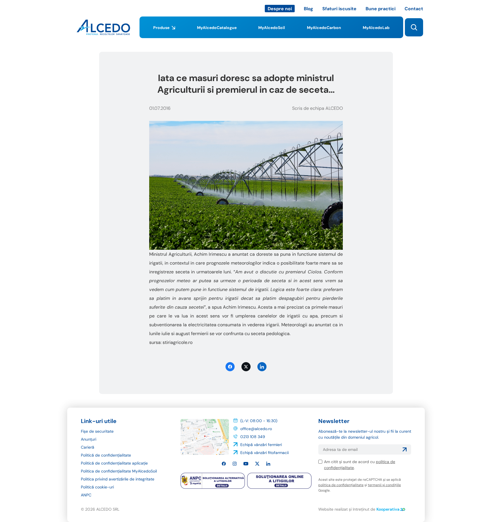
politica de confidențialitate (341, 485)
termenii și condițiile (384, 485)
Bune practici (380, 9)
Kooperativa (387, 509)
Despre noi (280, 9)
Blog (308, 9)
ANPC (86, 495)
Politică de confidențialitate (106, 455)
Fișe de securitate (97, 431)
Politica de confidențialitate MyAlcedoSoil (119, 471)
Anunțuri (88, 439)
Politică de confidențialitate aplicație (114, 463)
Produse (161, 27)
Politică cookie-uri (97, 487)
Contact (414, 9)
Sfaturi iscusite (339, 9)
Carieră (87, 447)
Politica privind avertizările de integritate (117, 479)
